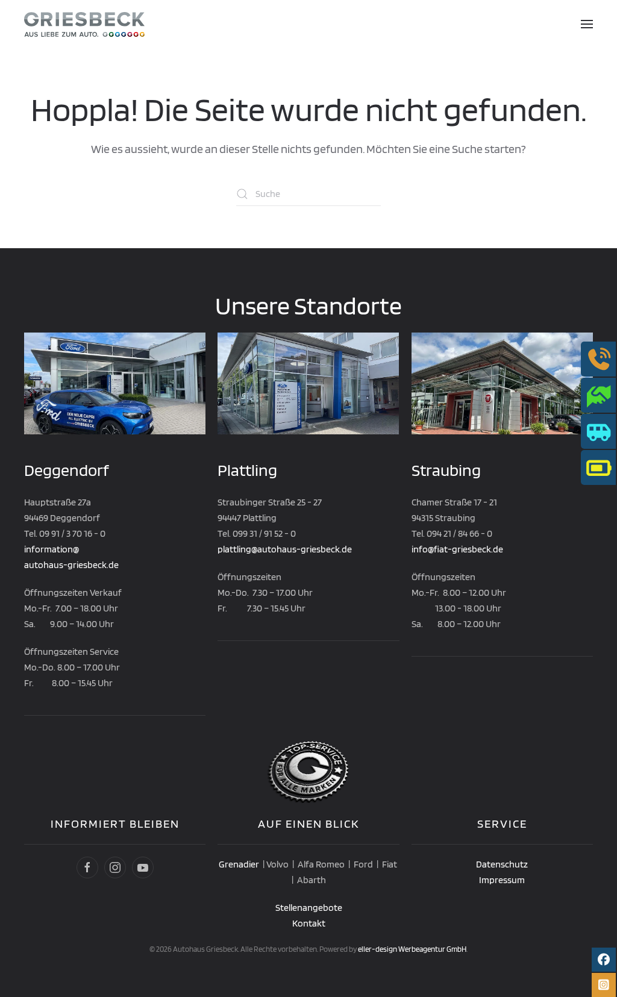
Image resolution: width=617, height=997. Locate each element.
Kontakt (308, 923)
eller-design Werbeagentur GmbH (412, 949)
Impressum (502, 880)
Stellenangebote (308, 907)
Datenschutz (502, 864)
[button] (587, 24)
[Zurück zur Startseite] (84, 24)
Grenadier (239, 864)
